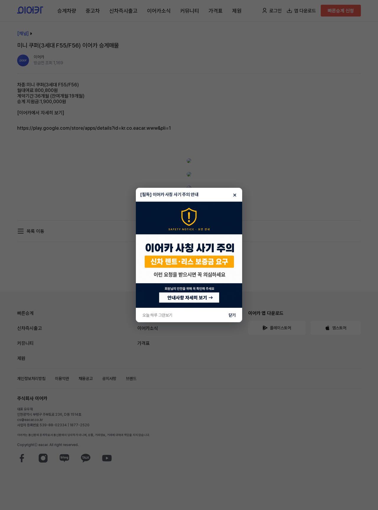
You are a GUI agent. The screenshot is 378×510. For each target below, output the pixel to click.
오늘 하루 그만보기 (157, 315)
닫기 (232, 315)
